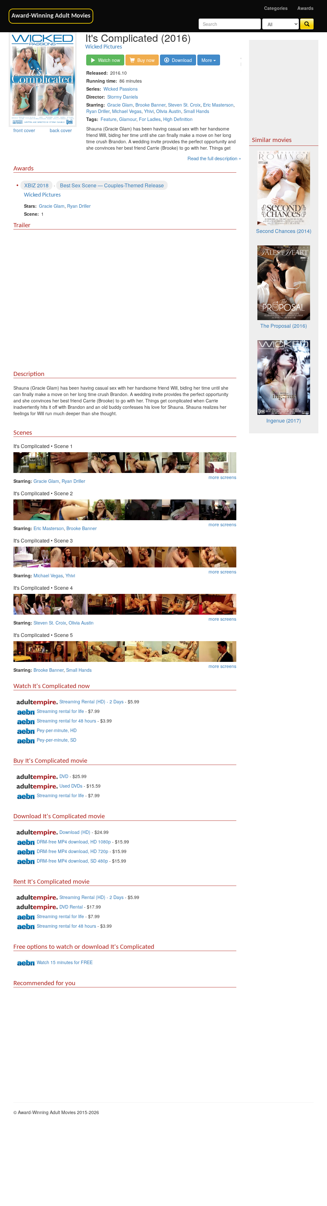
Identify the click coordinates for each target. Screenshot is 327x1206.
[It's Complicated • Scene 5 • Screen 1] (31, 651)
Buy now (145, 60)
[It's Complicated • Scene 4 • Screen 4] (143, 603)
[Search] (307, 24)
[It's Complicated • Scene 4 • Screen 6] (217, 603)
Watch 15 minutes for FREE (65, 962)
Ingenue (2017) (283, 420)
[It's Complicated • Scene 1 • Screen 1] (31, 462)
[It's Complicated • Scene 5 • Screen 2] (68, 651)
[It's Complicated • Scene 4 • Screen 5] (180, 603)
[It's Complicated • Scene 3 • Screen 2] (68, 556)
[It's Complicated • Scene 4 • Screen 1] (31, 603)
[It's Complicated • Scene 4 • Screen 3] (106, 603)
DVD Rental (71, 906)
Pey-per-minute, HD (57, 730)
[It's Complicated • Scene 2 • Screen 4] (143, 509)
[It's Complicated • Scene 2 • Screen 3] (106, 509)
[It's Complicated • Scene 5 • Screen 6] (217, 651)
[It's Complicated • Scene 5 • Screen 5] (180, 651)
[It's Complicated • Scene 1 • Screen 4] (143, 462)
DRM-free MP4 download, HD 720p (72, 851)
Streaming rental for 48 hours (67, 720)
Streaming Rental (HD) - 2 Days (92, 701)
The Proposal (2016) (283, 325)
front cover (24, 130)
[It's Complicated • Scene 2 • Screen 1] (31, 509)
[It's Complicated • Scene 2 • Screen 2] (68, 509)
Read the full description (212, 158)
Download (180, 60)
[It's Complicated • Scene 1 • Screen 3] (106, 462)
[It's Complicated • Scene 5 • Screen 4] (143, 651)
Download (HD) (74, 832)
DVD (63, 776)
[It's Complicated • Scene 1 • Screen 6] (217, 462)
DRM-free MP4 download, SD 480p (72, 861)
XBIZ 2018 (36, 185)
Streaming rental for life (61, 711)
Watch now (107, 60)
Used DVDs (70, 786)
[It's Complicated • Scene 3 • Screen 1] (31, 556)
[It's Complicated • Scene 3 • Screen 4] (143, 556)
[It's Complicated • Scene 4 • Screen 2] (68, 603)
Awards (305, 8)
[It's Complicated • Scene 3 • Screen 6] (217, 556)
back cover (61, 130)
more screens (222, 477)
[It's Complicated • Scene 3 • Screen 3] (106, 556)
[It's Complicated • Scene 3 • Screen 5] (180, 556)
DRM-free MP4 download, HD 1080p (74, 841)
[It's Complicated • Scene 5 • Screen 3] (106, 651)
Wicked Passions (120, 89)
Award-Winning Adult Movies (50, 16)
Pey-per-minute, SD (56, 740)
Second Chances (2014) (283, 231)
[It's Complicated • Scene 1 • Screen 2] (68, 462)
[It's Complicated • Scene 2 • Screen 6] (217, 509)
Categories (276, 8)
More (207, 60)
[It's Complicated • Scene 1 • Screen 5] (180, 462)
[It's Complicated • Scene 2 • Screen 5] (180, 509)
